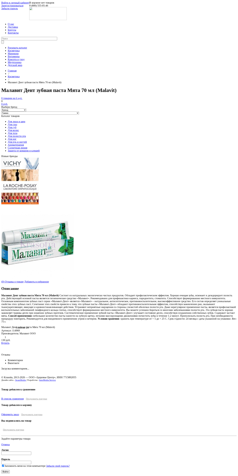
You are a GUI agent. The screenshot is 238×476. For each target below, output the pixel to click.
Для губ (12, 127)
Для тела (12, 133)
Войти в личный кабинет (15, 2)
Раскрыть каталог (17, 47)
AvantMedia (20, 380)
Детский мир (15, 65)
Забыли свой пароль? (58, 466)
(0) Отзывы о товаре (12, 281)
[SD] (20, 180)
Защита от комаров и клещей (24, 150)
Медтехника (14, 62)
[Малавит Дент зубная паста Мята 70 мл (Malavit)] (37, 279)
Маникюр (13, 53)
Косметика (14, 50)
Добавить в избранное (36, 281)
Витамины (14, 56)
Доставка (13, 27)
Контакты (13, 32)
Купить (5, 343)
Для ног (12, 139)
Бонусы (12, 29)
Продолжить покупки (36, 399)
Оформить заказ (10, 414)
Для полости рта (17, 136)
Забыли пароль (9, 8)
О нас (11, 24)
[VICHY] (20, 168)
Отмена (5, 444)
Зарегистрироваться (12, 5)
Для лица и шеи (16, 121)
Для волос (13, 130)
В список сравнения (12, 398)
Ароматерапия (16, 144)
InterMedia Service (47, 380)
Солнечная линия (17, 147)
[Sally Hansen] (20, 203)
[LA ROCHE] (20, 191)
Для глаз (12, 124)
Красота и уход (16, 59)
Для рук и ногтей (17, 142)
